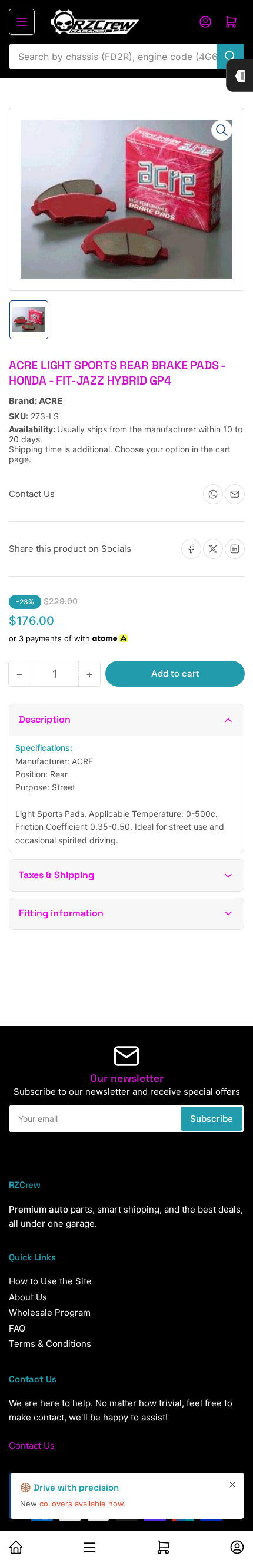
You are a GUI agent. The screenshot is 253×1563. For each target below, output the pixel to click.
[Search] (231, 56)
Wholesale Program (50, 1312)
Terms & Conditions (50, 1343)
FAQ (17, 1328)
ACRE (50, 400)
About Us (28, 1297)
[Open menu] (22, 22)
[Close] (232, 1485)
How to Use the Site (50, 1281)
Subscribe (211, 1118)
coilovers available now (81, 1503)
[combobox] (126, 56)
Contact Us (32, 1445)
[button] (126, 720)
